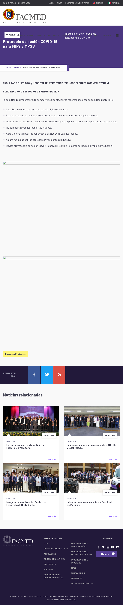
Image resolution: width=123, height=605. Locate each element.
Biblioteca (76, 578)
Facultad (41, 35)
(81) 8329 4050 (23, 3)
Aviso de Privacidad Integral (101, 596)
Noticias (53, 596)
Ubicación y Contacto (79, 596)
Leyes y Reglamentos (82, 583)
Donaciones (107, 35)
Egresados (65, 35)
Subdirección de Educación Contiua (53, 576)
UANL (51, 3)
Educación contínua (54, 559)
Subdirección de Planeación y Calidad (82, 553)
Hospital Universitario (77, 3)
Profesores (63, 596)
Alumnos (31, 35)
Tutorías (48, 569)
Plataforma (50, 564)
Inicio (12, 35)
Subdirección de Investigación (79, 545)
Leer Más (51, 459)
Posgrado (77, 35)
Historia (21, 35)
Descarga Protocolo (15, 354)
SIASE (59, 3)
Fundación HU (78, 573)
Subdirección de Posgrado (79, 561)
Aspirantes (53, 35)
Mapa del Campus (92, 35)
